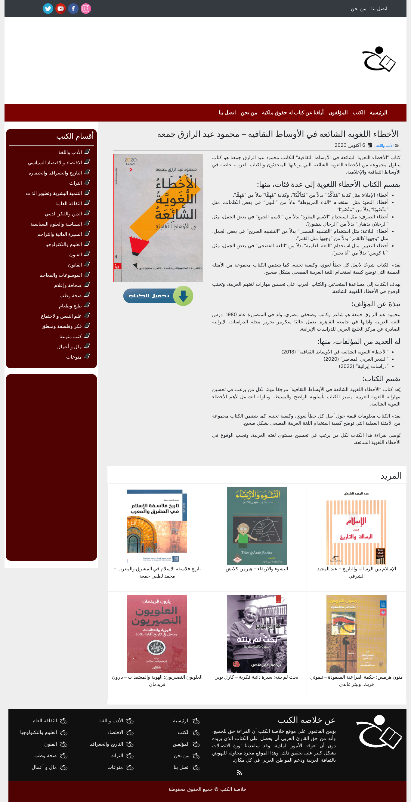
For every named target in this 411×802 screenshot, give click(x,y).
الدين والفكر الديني (63, 214)
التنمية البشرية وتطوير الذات (54, 193)
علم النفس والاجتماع (61, 316)
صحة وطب (71, 295)
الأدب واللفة (111, 720)
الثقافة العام (44, 720)
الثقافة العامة (68, 203)
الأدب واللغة (385, 145)
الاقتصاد (115, 732)
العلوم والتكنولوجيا (63, 244)
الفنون (75, 254)
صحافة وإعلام (68, 285)
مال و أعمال (69, 347)
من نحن (358, 8)
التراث (75, 183)
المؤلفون (338, 113)
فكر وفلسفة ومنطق (62, 326)
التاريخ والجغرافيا (106, 744)
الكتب (359, 113)
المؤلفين (181, 744)
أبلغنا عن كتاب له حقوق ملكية (293, 113)
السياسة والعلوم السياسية (56, 224)
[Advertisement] (166, 59)
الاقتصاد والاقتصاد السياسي (55, 162)
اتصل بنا (379, 8)
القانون (75, 265)
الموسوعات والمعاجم (60, 275)
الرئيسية (378, 113)
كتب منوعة (71, 336)
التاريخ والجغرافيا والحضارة (55, 173)
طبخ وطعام (70, 306)
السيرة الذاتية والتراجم (59, 234)
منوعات (74, 357)
